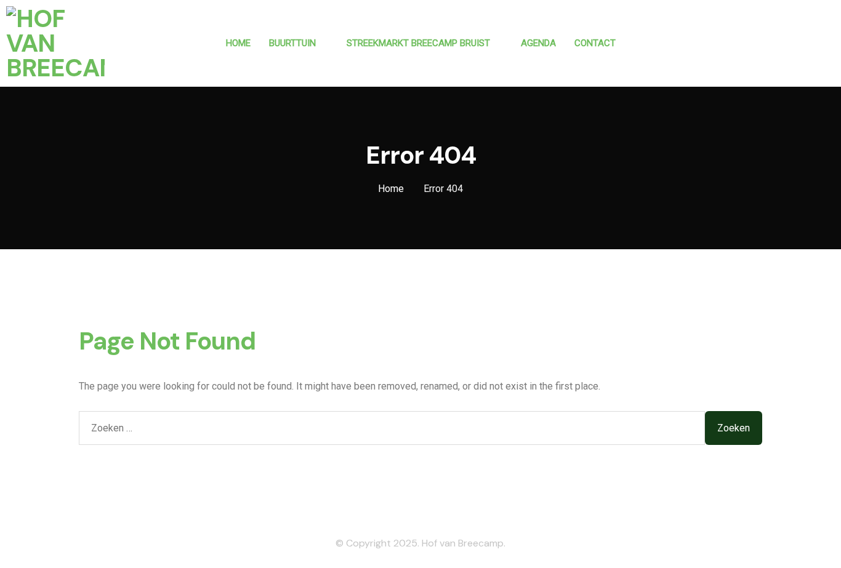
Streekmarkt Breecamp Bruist (418, 43)
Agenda (538, 43)
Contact (595, 43)
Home (238, 43)
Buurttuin (292, 43)
